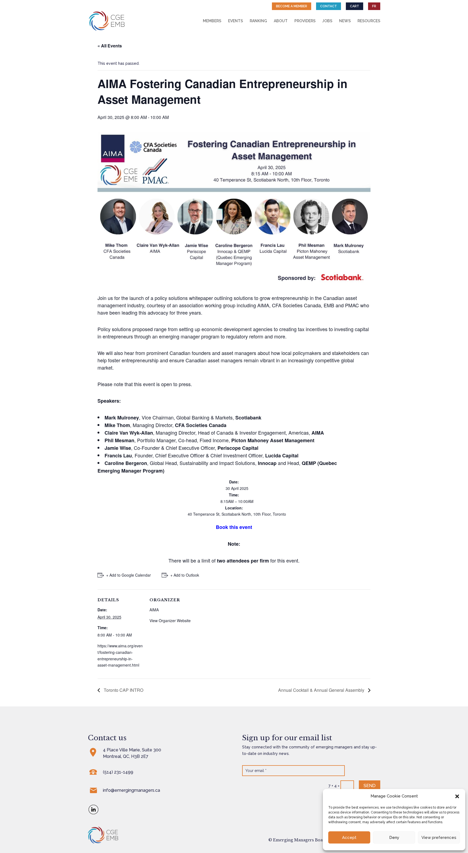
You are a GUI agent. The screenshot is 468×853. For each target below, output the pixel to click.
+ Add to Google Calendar (128, 575)
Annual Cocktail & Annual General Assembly (321, 690)
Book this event (234, 527)
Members (212, 21)
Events (235, 21)
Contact (328, 6)
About (281, 21)
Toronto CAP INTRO (123, 690)
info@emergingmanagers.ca (131, 790)
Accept (349, 837)
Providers (305, 21)
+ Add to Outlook (184, 575)
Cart (354, 6)
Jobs (327, 21)
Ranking (258, 21)
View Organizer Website (170, 620)
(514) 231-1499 (118, 772)
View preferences (438, 837)
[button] (457, 796)
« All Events (110, 46)
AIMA (154, 609)
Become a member (291, 6)
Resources (369, 21)
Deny (394, 837)
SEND (369, 785)
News (345, 21)
